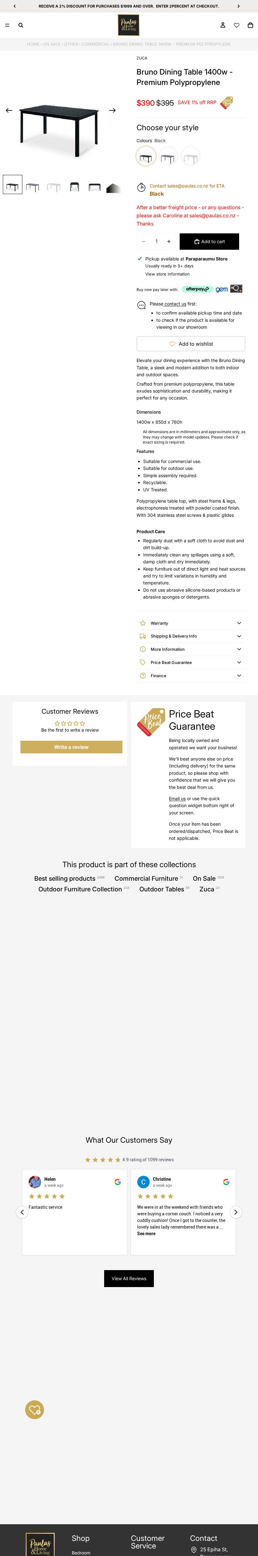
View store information (167, 273)
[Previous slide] (7, 111)
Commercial (95, 44)
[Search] (21, 25)
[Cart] (250, 25)
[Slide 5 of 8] (95, 184)
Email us (177, 798)
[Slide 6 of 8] (115, 184)
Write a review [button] (71, 747)
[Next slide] (114, 111)
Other (71, 44)
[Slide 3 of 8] (54, 184)
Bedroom (81, 1552)
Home (33, 44)
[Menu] (7, 25)
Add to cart (213, 241)
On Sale (52, 44)
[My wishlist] (237, 25)
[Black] (146, 156)
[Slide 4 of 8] (74, 184)
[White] (190, 156)
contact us (174, 303)
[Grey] (168, 156)
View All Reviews (129, 1278)
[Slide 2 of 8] (33, 184)
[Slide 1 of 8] (12, 184)
